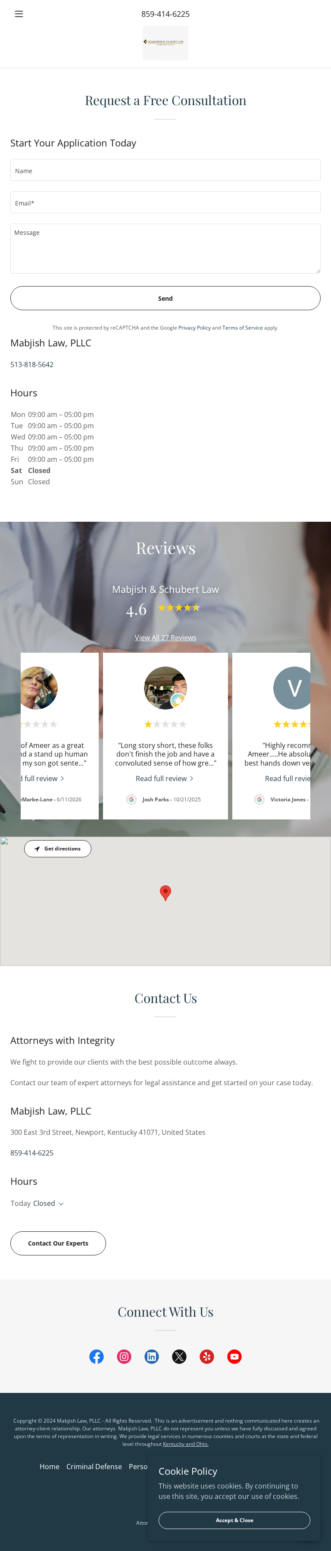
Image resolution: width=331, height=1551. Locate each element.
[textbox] (165, 170)
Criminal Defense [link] (94, 1466)
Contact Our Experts (58, 1243)
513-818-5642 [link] (31, 364)
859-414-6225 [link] (165, 14)
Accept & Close (234, 1520)
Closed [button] (44, 1203)
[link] (165, 43)
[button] (33, 13)
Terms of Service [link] (242, 327)
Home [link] (49, 1466)
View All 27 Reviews (166, 637)
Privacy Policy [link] (194, 327)
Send (165, 298)
